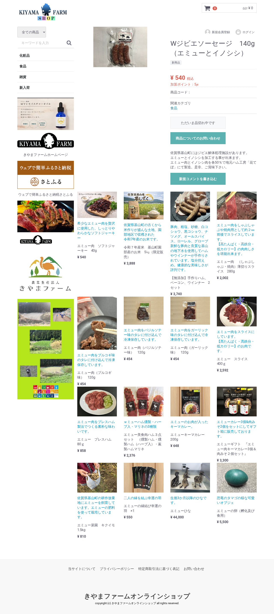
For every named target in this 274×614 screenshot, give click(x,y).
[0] (207, 8)
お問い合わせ (194, 569)
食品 (22, 66)
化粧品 (24, 55)
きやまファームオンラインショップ (137, 596)
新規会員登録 (221, 32)
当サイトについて (81, 569)
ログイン (249, 32)
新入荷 (24, 88)
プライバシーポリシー (117, 569)
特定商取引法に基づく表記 (158, 569)
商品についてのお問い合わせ (198, 138)
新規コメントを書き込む (198, 179)
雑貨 (22, 77)
